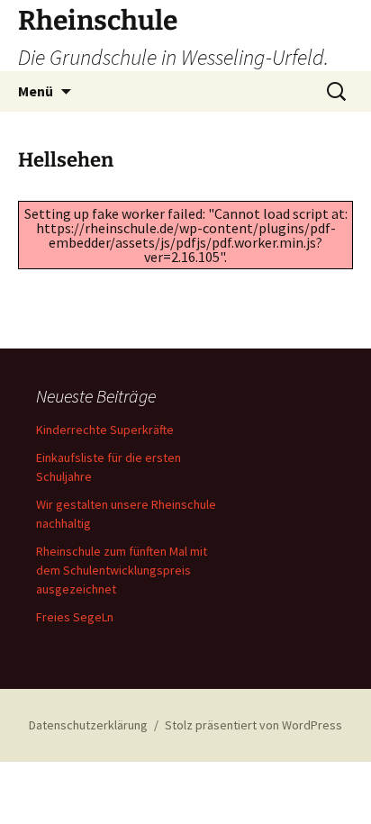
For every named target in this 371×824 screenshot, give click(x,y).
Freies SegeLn (74, 617)
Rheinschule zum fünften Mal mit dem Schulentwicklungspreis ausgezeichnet (121, 570)
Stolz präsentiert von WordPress (253, 725)
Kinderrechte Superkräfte (105, 429)
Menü (35, 91)
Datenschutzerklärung (88, 725)
